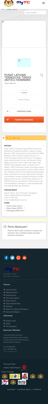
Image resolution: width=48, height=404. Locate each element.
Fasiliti (6, 203)
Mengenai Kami (11, 292)
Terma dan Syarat (12, 298)
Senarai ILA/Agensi (13, 312)
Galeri (8, 323)
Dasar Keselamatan (13, 303)
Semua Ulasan (24, 99)
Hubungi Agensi (10, 190)
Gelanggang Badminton (15, 210)
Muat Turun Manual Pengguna (17, 309)
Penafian (9, 306)
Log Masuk (11, 389)
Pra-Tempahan (11, 326)
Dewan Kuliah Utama (14, 206)
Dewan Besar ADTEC (14, 208)
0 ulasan (24, 92)
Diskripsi (7, 145)
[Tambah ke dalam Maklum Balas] (41, 77)
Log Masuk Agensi (24, 389)
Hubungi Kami (24, 111)
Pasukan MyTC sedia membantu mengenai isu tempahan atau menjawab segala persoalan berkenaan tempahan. (25, 232)
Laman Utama (12, 9)
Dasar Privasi (11, 301)
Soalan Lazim (11, 321)
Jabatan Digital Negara (11, 367)
